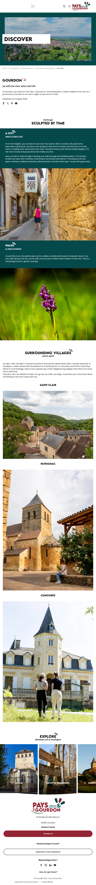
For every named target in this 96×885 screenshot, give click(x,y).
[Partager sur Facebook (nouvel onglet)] (3, 103)
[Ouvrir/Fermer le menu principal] (32, 6)
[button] (81, 6)
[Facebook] (41, 865)
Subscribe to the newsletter (48, 852)
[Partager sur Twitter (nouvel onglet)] (8, 103)
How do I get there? (48, 872)
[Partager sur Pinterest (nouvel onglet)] (12, 103)
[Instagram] (45, 865)
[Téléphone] (64, 6)
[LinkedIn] (50, 865)
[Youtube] (55, 865)
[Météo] (69, 6)
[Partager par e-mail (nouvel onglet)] (16, 103)
